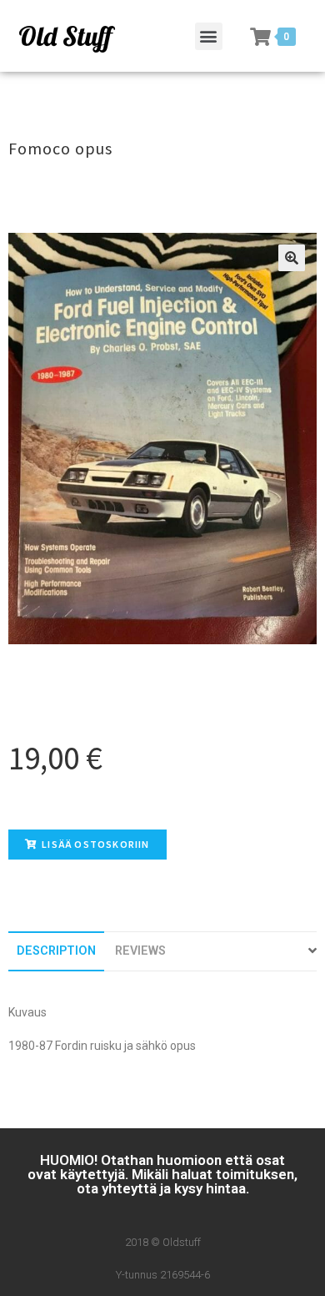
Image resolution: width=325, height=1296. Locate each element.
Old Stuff (65, 36)
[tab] (56, 951)
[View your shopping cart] (260, 36)
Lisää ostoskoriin (95, 844)
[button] (208, 36)
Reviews (140, 951)
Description (56, 951)
